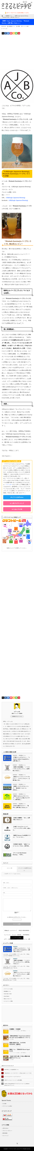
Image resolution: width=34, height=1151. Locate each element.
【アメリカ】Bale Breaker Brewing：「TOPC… (19, 853)
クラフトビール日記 (8, 988)
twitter (26, 2)
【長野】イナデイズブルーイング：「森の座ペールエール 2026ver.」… (21, 788)
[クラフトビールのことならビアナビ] (16, 5)
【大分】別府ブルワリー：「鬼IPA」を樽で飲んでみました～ (21, 806)
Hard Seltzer (6, 996)
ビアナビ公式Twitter (17, 497)
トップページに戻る (17, 937)
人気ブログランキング (17, 503)
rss (24, 2)
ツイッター (9, 484)
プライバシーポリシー (7, 1130)
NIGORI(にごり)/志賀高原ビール (11, 1069)
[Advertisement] (17, 52)
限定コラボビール (8, 998)
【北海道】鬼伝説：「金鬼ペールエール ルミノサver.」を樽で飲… (21, 845)
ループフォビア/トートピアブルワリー (12, 1076)
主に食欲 (4, 1103)
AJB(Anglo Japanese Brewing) (15, 197)
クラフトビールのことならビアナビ (16, 1148)
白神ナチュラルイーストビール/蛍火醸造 (13, 1080)
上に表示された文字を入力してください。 (17, 917)
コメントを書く (26, 26)
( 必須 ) (6, 882)
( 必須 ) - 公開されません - (10, 887)
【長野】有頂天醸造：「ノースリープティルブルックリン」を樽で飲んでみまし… (21, 768)
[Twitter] (17, 1143)
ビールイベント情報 (8, 1001)
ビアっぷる (5, 28)
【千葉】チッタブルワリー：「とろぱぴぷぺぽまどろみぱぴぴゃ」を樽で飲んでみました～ (21, 950)
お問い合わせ (5, 1128)
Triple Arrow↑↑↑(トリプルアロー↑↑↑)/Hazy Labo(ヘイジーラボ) (17, 1073)
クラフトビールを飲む (7, 1106)
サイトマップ (5, 1135)
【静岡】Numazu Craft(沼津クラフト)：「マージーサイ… (22, 836)
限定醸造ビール (12, 26)
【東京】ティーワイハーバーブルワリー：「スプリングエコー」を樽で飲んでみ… (21, 778)
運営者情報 (5, 1133)
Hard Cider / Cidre (8, 993)
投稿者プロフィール (17, 716)
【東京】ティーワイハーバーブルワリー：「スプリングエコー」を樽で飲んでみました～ (21, 974)
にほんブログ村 (17, 509)
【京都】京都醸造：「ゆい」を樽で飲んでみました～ (21, 818)
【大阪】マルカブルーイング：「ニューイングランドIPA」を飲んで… (22, 828)
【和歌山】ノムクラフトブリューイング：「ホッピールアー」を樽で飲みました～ (10, 931)
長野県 (18, 26)
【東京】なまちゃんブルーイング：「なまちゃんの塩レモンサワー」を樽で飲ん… (21, 797)
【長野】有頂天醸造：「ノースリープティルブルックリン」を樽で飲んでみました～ (21, 962)
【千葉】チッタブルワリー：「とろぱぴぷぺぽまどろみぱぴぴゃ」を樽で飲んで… (21, 759)
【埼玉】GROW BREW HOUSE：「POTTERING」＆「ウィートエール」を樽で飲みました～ (23, 931)
